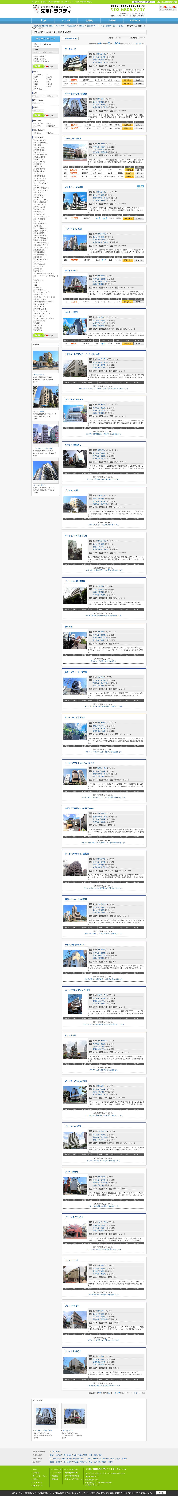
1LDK (50, 77)
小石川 (104, 54)
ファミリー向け (41, 200)
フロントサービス (42, 311)
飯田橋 (101, 102)
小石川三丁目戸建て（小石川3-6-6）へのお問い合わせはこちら (103, 843)
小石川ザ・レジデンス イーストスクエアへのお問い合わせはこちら (103, 388)
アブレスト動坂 (39, 411)
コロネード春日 (71, 312)
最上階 (38, 325)
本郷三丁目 (83, 1462)
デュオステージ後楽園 (74, 187)
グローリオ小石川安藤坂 (75, 581)
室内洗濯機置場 (41, 202)
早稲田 (104, 1462)
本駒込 (58, 1455)
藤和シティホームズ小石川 (76, 899)
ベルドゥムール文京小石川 (76, 536)
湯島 (95, 1455)
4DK (49, 86)
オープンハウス (41, 183)
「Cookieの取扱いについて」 (129, 1493)
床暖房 (38, 269)
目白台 (69, 1455)
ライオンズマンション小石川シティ (79, 763)
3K (49, 82)
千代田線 (101, 1458)
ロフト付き (40, 207)
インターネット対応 (43, 292)
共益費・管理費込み (42, 61)
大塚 (74, 1455)
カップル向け (40, 195)
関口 (85, 1455)
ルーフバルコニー (42, 216)
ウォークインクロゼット (44, 273)
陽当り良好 (40, 147)
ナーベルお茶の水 (40, 485)
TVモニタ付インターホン (45, 297)
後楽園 (103, 57)
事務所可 (39, 159)
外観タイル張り (41, 235)
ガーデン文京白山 (40, 375)
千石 (63, 1455)
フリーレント (40, 178)
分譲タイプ (40, 169)
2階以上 (39, 323)
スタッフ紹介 (57, 1473)
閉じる (161, 1493)
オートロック (40, 294)
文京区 (99, 54)
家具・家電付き (41, 231)
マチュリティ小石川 (73, 139)
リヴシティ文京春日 (73, 445)
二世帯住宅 (40, 176)
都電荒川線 (110, 1458)
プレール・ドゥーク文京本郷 (43, 448)
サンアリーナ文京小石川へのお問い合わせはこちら (103, 752)
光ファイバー (40, 290)
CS (37, 283)
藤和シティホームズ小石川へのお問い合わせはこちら (103, 933)
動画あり (51, 133)
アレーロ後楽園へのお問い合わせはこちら (104, 1206)
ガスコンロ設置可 (42, 188)
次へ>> (138, 43)
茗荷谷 (103, 147)
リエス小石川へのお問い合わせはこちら (103, 1070)
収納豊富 (39, 280)
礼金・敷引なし (40, 59)
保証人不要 (40, 157)
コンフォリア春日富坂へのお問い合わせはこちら (103, 434)
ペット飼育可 (40, 140)
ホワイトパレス (71, 271)
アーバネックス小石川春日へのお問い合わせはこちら (103, 1115)
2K (36, 79)
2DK (49, 79)
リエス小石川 (70, 1035)
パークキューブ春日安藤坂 (76, 94)
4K (36, 86)
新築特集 (55, 1479)
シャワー (39, 262)
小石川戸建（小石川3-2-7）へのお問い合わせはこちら (104, 979)
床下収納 (39, 271)
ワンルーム (39, 74)
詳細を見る (127, 80)
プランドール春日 (72, 1306)
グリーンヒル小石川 (73, 1126)
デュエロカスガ (71, 1260)
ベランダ (39, 212)
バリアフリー (40, 164)
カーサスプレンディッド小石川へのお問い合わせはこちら (103, 1024)
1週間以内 (51, 126)
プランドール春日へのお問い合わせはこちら (103, 1340)
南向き (38, 328)
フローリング (40, 204)
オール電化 (40, 219)
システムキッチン (42, 243)
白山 (103, 368)
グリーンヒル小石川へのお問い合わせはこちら (103, 1161)
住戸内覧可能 (40, 316)
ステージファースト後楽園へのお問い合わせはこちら (103, 706)
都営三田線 (97, 240)
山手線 (94, 1458)
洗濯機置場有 (40, 233)
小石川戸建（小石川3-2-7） (76, 945)
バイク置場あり (41, 228)
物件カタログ (37, 1486)
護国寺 (69, 1462)
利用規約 (36, 1479)
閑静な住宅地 (40, 150)
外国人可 (39, 185)
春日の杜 (68, 627)
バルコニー (40, 214)
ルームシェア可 (41, 190)
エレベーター (40, 221)
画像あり (38, 133)
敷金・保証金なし (41, 56)
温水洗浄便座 (40, 254)
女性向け (39, 197)
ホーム (35, 1469)
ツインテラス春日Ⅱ (73, 1351)
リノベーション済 (42, 154)
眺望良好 (39, 174)
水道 (103, 495)
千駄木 (80, 1455)
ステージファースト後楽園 (76, 672)
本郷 (90, 1455)
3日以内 (38, 126)
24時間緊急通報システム (44, 302)
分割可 (38, 166)
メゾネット (40, 209)
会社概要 (36, 1473)
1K (49, 74)
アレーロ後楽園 (71, 1172)
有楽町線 (96, 152)
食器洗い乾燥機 (41, 240)
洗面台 (38, 257)
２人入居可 (40, 162)
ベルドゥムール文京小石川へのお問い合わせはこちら (103, 570)
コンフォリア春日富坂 (74, 399)
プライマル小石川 (72, 490)
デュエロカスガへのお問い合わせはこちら (104, 1295)
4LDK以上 (38, 89)
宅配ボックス (40, 299)
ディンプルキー (41, 304)
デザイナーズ (40, 152)
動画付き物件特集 (71, 1473)
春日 (105, 62)
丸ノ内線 (96, 57)
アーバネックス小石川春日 (76, 1081)
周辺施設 (55, 1476)
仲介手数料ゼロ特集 (72, 1476)
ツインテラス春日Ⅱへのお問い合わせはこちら (103, 1385)
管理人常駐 (40, 171)
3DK (36, 84)
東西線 (124, 1458)
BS (37, 285)
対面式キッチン (41, 245)
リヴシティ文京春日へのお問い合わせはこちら (103, 479)
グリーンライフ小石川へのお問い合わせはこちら (103, 1249)
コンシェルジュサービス (44, 318)
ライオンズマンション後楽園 (77, 854)
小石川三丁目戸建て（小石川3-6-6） (80, 808)
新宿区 (58, 1451)
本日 (49, 123)
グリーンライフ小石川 (74, 1217)
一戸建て (38, 46)
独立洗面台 (40, 264)
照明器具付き (40, 223)
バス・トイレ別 (41, 247)
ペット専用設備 (41, 143)
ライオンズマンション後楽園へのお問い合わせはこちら (103, 888)
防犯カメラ (40, 306)
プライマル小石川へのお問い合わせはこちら (103, 525)
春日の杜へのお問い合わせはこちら (103, 661)
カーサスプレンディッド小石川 (77, 990)
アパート (38, 44)
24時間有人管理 (41, 309)
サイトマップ (37, 1482)
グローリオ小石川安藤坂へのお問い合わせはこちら (103, 615)
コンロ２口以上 (41, 238)
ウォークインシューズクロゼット (45, 277)
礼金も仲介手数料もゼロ (73, 1479)
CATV (38, 287)
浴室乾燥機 (40, 252)
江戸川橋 (104, 152)
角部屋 (38, 330)
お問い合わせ (57, 1469)
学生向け (39, 192)
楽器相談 (39, 145)
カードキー (40, 181)
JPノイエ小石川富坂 (73, 229)
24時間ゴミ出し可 (42, 313)
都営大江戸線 (97, 62)
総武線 (95, 284)
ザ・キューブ (70, 49)
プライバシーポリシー (40, 1476)
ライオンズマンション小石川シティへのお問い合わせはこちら (103, 797)
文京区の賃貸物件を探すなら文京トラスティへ (105, 1469)
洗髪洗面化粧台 (41, 259)
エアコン (39, 266)
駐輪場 (38, 226)
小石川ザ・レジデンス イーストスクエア (82, 354)
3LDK (50, 84)
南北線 (95, 60)
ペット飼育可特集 (71, 1469)
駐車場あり (40, 321)
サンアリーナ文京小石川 (75, 717)
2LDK (37, 82)
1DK (36, 77)
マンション (47, 44)
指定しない (39, 123)
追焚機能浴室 (40, 250)
